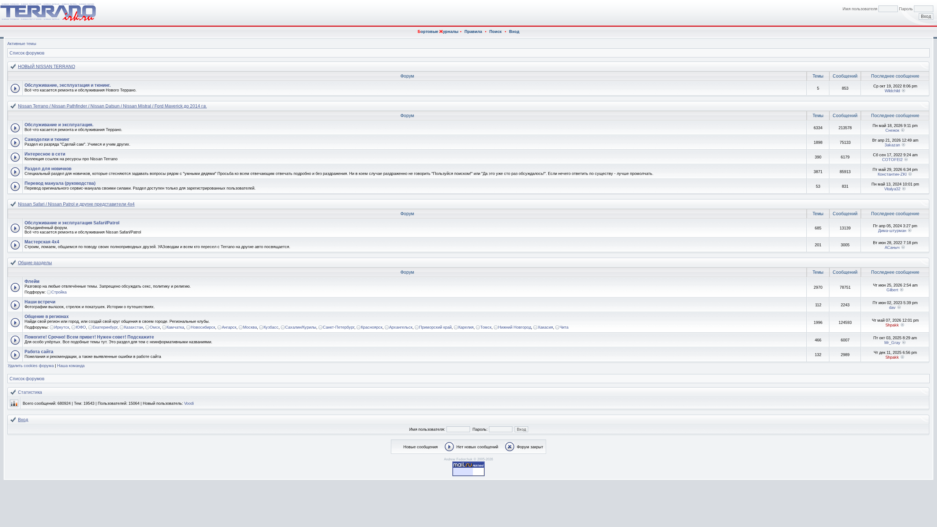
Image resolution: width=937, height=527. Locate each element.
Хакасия (545, 327)
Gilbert (892, 290)
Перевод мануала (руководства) (60, 183)
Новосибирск (203, 327)
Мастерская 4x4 (42, 241)
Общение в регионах (47, 316)
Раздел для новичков (48, 168)
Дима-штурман (892, 230)
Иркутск (61, 327)
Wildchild (892, 91)
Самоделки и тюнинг (47, 139)
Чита (564, 327)
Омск (155, 327)
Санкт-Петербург (338, 327)
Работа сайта (39, 351)
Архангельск (400, 327)
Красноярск (371, 327)
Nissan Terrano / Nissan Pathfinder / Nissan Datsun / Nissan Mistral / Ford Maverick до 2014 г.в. (112, 106)
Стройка (59, 292)
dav (892, 307)
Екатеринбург (105, 327)
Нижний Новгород (514, 327)
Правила (473, 31)
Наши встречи (40, 301)
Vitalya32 (892, 189)
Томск (486, 327)
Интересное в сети (45, 154)
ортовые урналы (438, 31)
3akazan (892, 145)
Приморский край (435, 327)
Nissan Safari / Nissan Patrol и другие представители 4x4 (76, 204)
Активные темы (21, 43)
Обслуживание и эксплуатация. (59, 124)
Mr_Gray (892, 342)
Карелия (466, 327)
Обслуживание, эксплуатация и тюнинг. (68, 85)
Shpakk (892, 325)
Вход (514, 31)
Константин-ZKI (892, 174)
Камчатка (175, 327)
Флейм (32, 281)
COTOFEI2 (892, 159)
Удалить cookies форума (31, 365)
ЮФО (81, 327)
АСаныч (892, 247)
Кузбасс (271, 327)
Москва (250, 327)
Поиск (495, 31)
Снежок (892, 130)
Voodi (189, 403)
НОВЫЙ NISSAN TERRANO (46, 66)
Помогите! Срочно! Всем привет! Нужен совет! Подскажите (89, 337)
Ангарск (229, 327)
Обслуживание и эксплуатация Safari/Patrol (72, 222)
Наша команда (71, 365)
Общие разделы (35, 262)
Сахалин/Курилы (300, 327)
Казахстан (133, 327)
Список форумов (27, 53)
